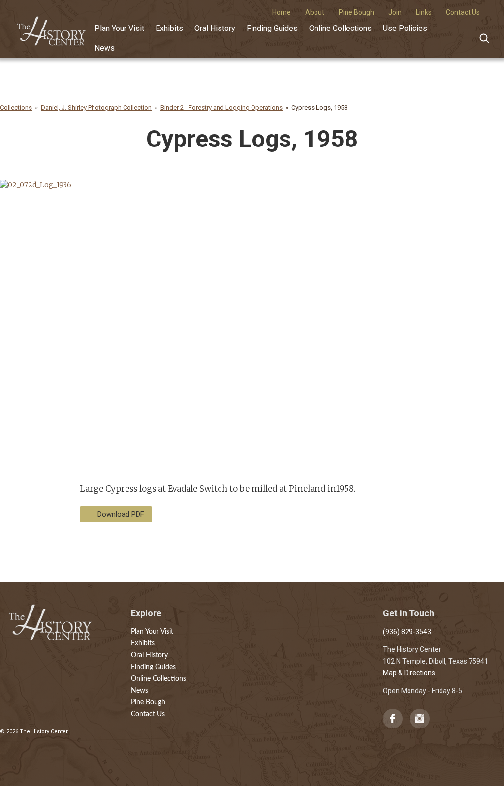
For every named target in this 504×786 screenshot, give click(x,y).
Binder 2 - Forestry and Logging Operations (221, 107)
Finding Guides (272, 28)
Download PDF (120, 514)
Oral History (214, 28)
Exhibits (169, 28)
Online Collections (340, 28)
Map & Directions (409, 673)
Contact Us (148, 714)
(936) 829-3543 (407, 632)
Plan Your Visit (119, 28)
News (104, 48)
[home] (52, 27)
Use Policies (405, 28)
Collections (16, 107)
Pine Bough (148, 702)
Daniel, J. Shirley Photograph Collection (96, 107)
